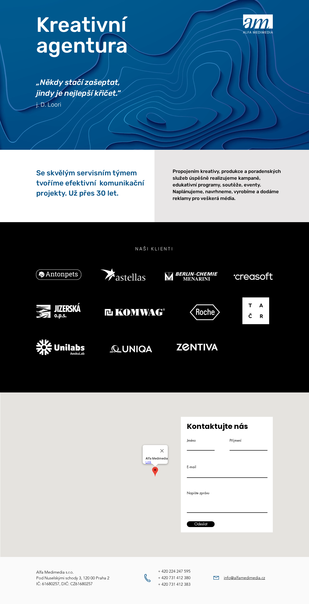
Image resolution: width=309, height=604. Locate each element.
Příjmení (235, 440)
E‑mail (191, 467)
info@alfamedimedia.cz (244, 577)
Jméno (191, 440)
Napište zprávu (198, 493)
